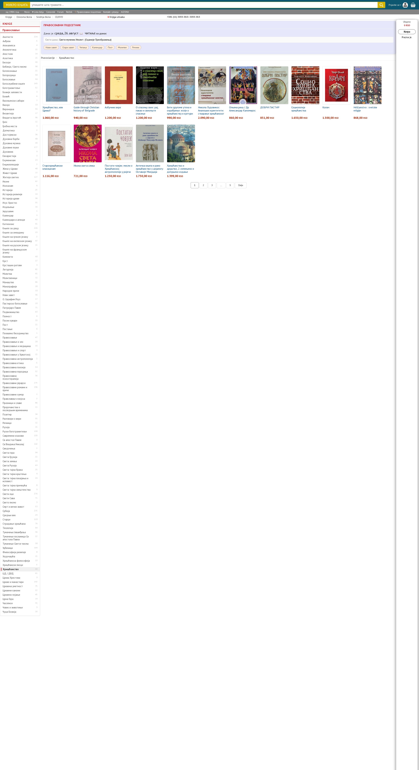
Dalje (240, 185)
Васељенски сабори (13, 100)
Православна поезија (14, 367)
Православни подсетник (88, 12)
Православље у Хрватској (16, 354)
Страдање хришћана (14, 523)
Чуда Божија (9, 611)
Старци (6, 519)
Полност (7, 316)
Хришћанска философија (16, 560)
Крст (5, 261)
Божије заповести (12, 92)
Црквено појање (11, 594)
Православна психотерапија (10, 377)
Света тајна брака (13, 469)
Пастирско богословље (15, 303)
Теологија (8, 528)
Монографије (10, 286)
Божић (6, 96)
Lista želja (38, 12)
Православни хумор (13, 394)
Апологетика (9, 49)
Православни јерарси (14, 383)
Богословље (9, 79)
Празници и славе (12, 403)
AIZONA (125, 12)
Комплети (8, 256)
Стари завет (68, 47)
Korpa (407, 31)
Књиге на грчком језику (15, 236)
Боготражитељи (11, 88)
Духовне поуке (11, 147)
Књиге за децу (11, 228)
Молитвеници (10, 278)
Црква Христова (11, 577)
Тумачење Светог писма (15, 543)
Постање (7, 329)
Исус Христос (10, 202)
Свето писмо (9, 502)
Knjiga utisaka (116, 16)
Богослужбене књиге (14, 83)
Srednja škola (43, 17)
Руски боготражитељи (15, 431)
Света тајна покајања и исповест (15, 480)
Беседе (7, 62)
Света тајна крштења (14, 474)
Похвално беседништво (15, 333)
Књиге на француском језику (15, 251)
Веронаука (8, 109)
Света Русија (10, 465)
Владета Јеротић (12, 117)
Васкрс (6, 105)
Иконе (6, 181)
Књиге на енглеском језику (17, 241)
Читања (83, 47)
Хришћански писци (13, 565)
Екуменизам (9, 160)
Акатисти (8, 36)
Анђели (6, 41)
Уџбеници (8, 548)
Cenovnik (50, 12)
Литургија (8, 269)
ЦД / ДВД (8, 573)
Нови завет (9, 295)
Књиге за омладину (13, 232)
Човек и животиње (13, 607)
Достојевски (9, 134)
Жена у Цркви (10, 168)
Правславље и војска (14, 398)
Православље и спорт (14, 350)
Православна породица (15, 371)
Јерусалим (8, 211)
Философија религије (14, 552)
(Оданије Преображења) (98, 39)
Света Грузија (10, 457)
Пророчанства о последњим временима (15, 409)
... (221, 185)
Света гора (8, 452)
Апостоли (8, 54)
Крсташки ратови (12, 265)
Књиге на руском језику (15, 245)
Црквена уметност (13, 586)
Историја (7, 190)
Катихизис (8, 224)
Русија (6, 427)
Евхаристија (9, 156)
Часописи (8, 603)
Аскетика (8, 58)
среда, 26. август (66, 33)
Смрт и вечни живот (13, 506)
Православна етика (13, 363)
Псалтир (7, 414)
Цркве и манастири (13, 582)
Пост (5, 324)
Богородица (9, 75)
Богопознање (10, 71)
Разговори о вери (12, 418)
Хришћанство (11, 569)
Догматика (9, 130)
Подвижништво (11, 312)
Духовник (8, 151)
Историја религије (12, 194)
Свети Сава (9, 498)
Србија (6, 511)
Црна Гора (8, 599)
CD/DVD (59, 17)
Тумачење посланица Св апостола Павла (16, 538)
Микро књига (17, 5)
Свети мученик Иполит (71, 39)
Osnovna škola (24, 17)
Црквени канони (11, 590)
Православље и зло (13, 341)
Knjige (9, 17)
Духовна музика (11, 143)
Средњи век (9, 515)
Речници (7, 423)
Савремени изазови (13, 435)
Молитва (7, 273)
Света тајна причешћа (15, 485)
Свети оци (8, 494)
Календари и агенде (14, 219)
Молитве (122, 47)
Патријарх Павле (12, 307)
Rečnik (69, 12)
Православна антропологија (18, 358)
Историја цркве (11, 198)
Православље (11, 30)
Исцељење (8, 207)
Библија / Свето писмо (15, 66)
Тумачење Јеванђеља (14, 532)
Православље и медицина (17, 346)
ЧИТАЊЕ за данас (96, 33)
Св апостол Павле (12, 440)
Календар (8, 215)
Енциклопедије (11, 164)
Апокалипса (9, 45)
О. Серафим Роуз (11, 299)
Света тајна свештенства (16, 489)
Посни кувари (10, 320)
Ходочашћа (9, 556)
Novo (27, 12)
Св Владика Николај (13, 444)
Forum (60, 12)
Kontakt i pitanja (110, 12)
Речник (135, 47)
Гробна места (10, 126)
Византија (8, 113)
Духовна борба (11, 139)
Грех (5, 122)
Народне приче (11, 290)
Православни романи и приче (15, 389)
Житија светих (11, 177)
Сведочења (9, 448)
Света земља (10, 461)
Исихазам (8, 185)
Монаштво (8, 282)
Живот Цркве (10, 173)
